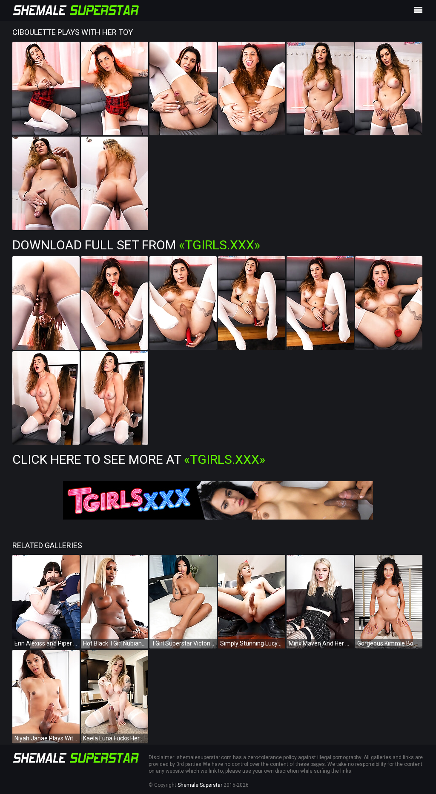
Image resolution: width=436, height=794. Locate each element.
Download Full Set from (136, 244)
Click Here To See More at (138, 459)
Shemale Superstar (200, 785)
